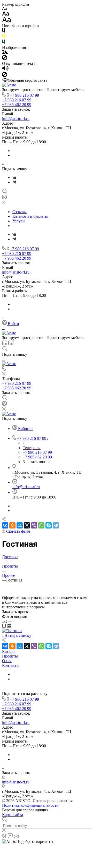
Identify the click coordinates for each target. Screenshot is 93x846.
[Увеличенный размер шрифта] (6, 21)
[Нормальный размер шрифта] (5, 14)
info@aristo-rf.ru (15, 118)
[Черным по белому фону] (3, 31)
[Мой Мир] (20, 525)
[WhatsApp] (41, 525)
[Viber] (34, 525)
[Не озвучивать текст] (4, 75)
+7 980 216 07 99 (24, 95)
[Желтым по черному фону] (3, 37)
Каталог (9, 651)
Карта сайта (12, 814)
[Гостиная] (12, 631)
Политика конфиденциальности (30, 805)
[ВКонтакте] (14, 177)
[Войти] (4, 198)
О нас (7, 661)
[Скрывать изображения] (4, 59)
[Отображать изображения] (5, 52)
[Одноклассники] (12, 525)
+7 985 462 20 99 (16, 104)
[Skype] (48, 525)
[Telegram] (14, 182)
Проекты (10, 656)
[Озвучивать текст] (5, 69)
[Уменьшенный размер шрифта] (4, 9)
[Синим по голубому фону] (3, 43)
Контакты (10, 665)
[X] (27, 525)
